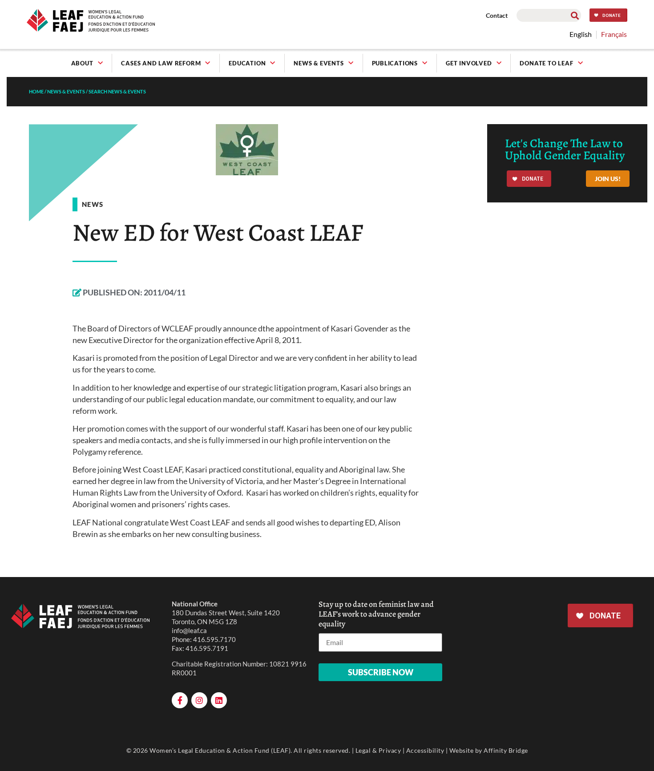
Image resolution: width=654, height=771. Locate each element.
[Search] (574, 15)
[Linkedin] (219, 700)
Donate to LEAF (546, 63)
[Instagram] (199, 700)
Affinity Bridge (506, 750)
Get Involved (469, 63)
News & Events (318, 63)
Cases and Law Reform (161, 63)
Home (36, 91)
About (82, 63)
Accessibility (425, 750)
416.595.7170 (214, 639)
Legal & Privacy (378, 750)
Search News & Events (117, 91)
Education (247, 63)
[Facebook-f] (180, 700)
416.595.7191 (207, 648)
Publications (395, 63)
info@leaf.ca (189, 630)
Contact (497, 15)
